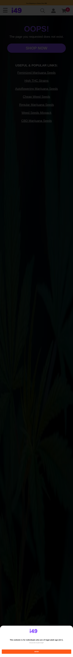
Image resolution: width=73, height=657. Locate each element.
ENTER (36, 651)
